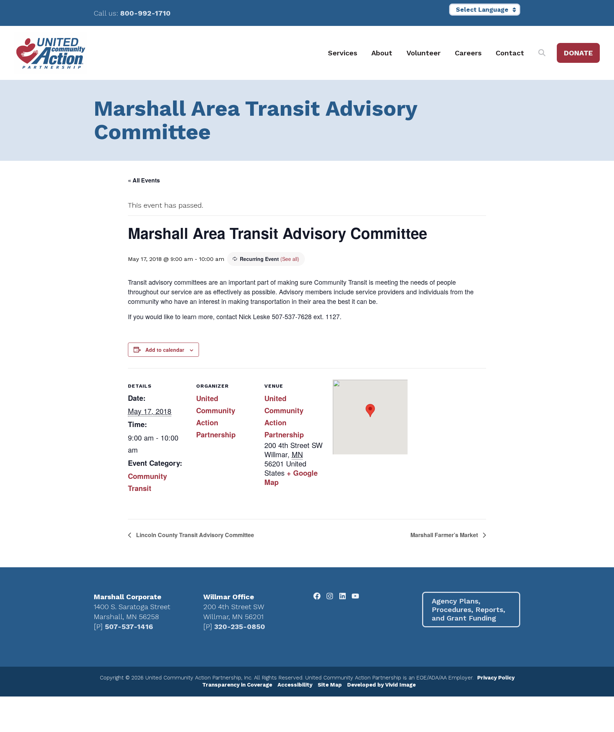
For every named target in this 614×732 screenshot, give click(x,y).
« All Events (144, 180)
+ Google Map (291, 477)
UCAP (50, 53)
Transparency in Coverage (237, 685)
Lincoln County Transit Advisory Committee (194, 535)
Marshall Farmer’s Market (444, 535)
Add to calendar (164, 349)
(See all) (289, 258)
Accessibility (295, 685)
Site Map (330, 685)
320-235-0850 (239, 626)
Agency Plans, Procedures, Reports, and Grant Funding (468, 609)
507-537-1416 (129, 626)
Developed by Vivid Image (381, 685)
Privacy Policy (496, 677)
